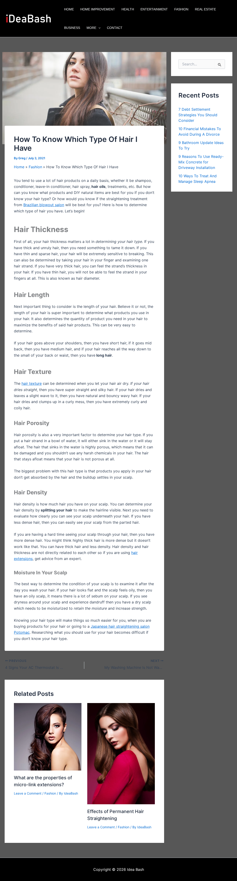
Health (128, 9)
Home (69, 9)
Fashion (181, 9)
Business (72, 28)
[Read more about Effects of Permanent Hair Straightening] (121, 753)
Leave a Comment (27, 793)
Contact (114, 28)
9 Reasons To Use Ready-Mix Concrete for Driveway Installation (201, 162)
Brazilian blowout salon (43, 204)
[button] (98, 27)
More (91, 28)
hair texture (32, 383)
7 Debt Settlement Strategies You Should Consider (197, 115)
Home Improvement (97, 9)
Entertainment (154, 9)
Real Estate (205, 9)
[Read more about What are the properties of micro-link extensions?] (47, 736)
